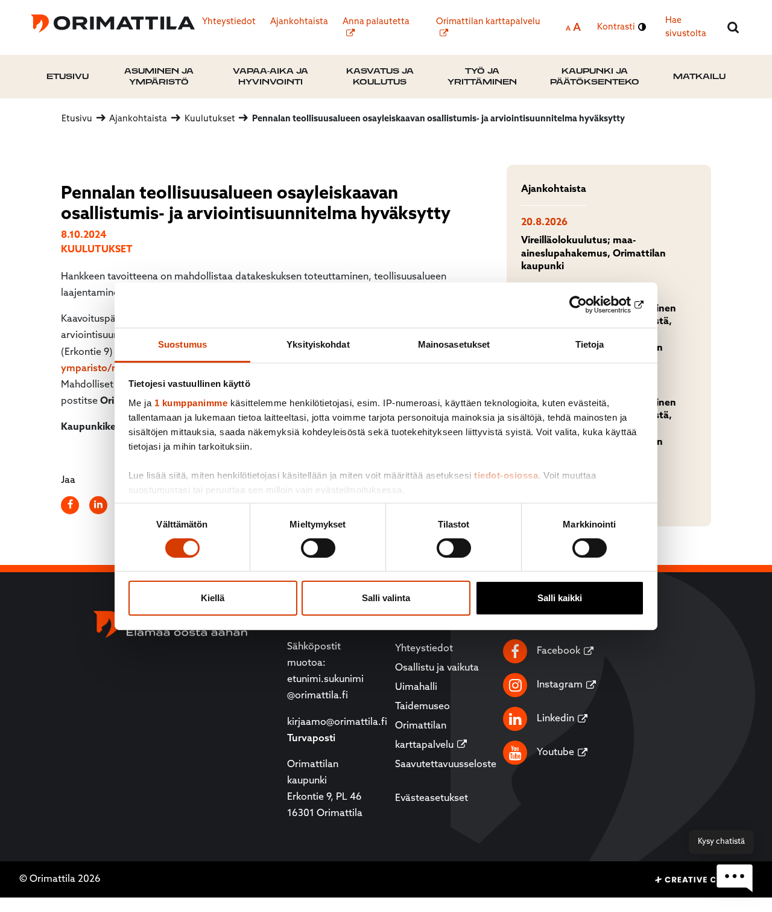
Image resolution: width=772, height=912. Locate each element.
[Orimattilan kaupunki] (113, 23)
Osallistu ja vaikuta (437, 668)
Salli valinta (386, 598)
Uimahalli (416, 687)
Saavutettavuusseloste (445, 765)
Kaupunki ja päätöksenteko (594, 76)
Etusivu (67, 76)
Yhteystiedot (229, 22)
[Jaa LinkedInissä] (99, 505)
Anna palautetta (376, 22)
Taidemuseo (422, 707)
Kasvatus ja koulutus (380, 76)
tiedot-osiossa (506, 475)
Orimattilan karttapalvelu (488, 22)
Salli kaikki (559, 598)
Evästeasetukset (431, 798)
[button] (734, 878)
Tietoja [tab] (589, 344)
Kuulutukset (97, 250)
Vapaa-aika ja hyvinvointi (270, 76)
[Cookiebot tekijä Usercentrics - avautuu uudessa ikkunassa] (591, 305)
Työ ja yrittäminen (482, 76)
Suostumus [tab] (182, 344)
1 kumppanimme (191, 402)
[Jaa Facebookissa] (70, 505)
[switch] (318, 548)
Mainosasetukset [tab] (454, 344)
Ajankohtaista (299, 22)
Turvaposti (311, 739)
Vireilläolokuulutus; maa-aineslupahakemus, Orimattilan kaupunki (593, 254)
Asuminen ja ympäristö (159, 76)
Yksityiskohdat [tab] (317, 344)
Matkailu (699, 76)
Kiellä (212, 598)
